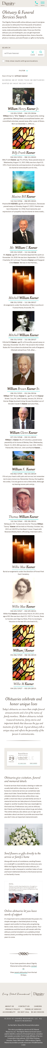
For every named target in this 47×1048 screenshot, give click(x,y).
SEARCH (6, 48)
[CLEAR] (32, 52)
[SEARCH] (40, 52)
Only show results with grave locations (21, 61)
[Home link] (8, 3)
